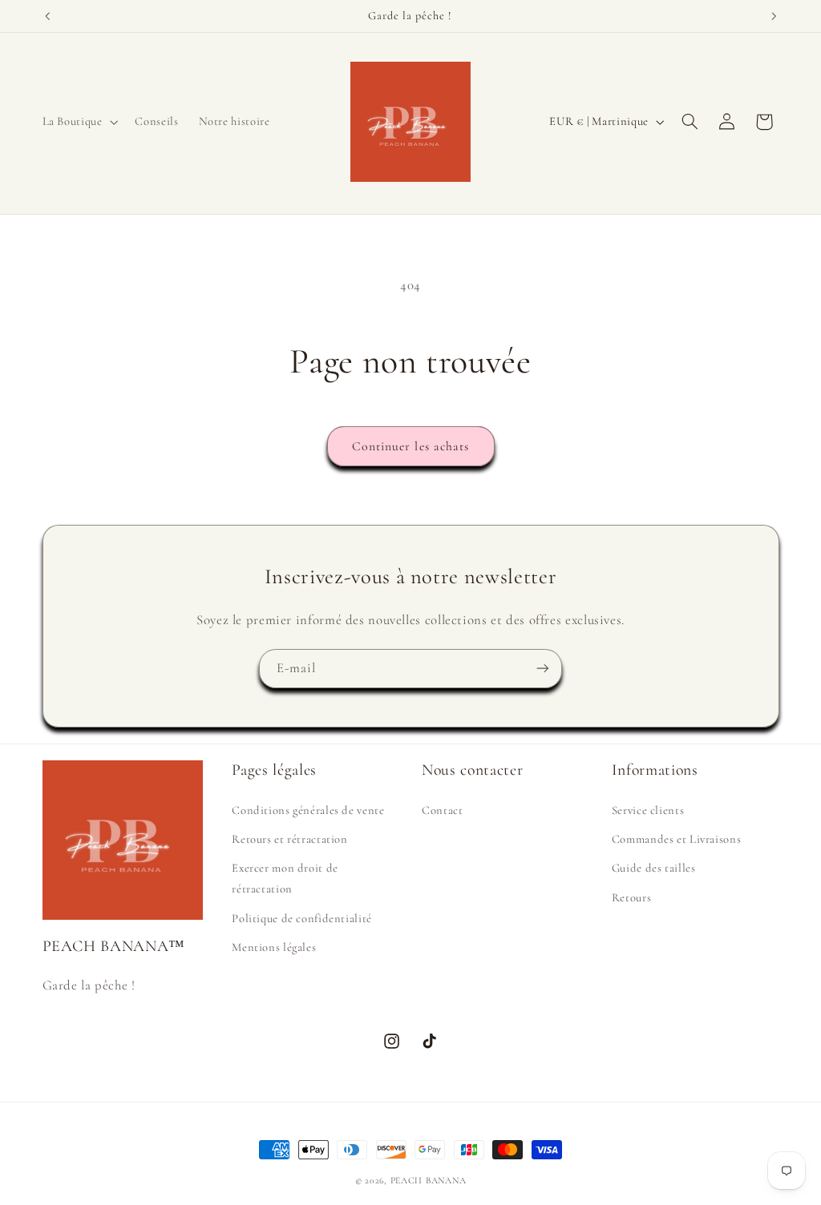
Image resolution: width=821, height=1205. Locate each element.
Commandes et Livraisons (677, 839)
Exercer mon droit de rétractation (285, 878)
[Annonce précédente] (47, 16)
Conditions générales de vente (308, 810)
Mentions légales (274, 947)
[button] (78, 121)
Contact (442, 810)
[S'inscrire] (542, 668)
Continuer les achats (410, 446)
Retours (631, 897)
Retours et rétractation (290, 839)
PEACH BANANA (428, 1180)
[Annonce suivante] (773, 16)
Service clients (648, 810)
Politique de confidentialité (302, 918)
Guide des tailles (654, 867)
